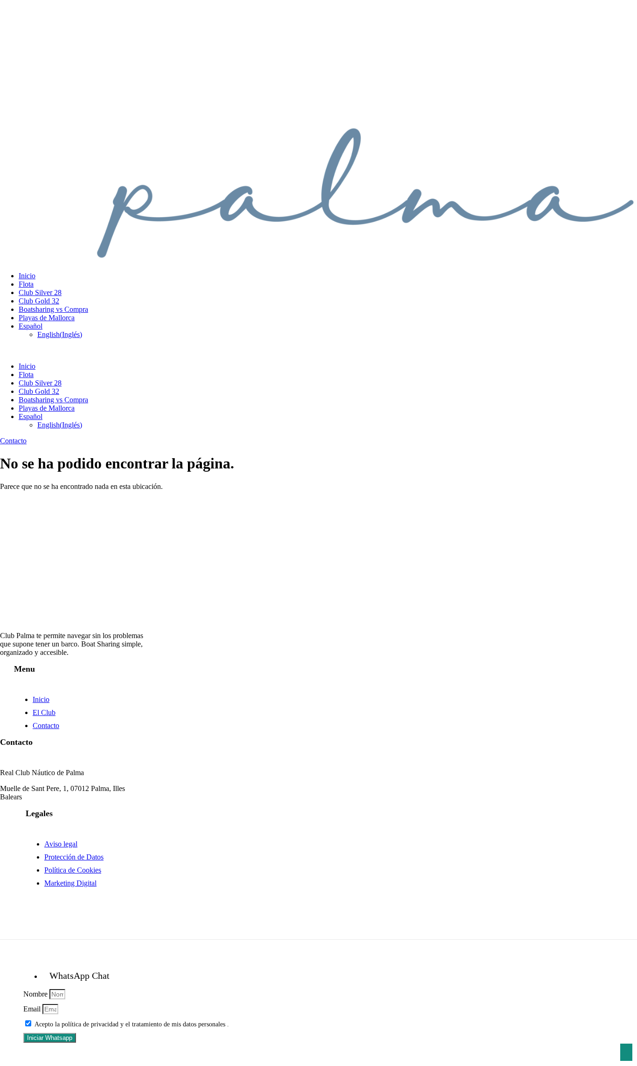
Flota (26, 284)
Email (32, 1009)
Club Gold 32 (39, 301)
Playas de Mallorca (47, 318)
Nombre (36, 994)
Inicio (27, 276)
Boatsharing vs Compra (53, 309)
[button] (318, 350)
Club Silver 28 (40, 292)
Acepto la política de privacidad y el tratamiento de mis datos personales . (132, 1024)
